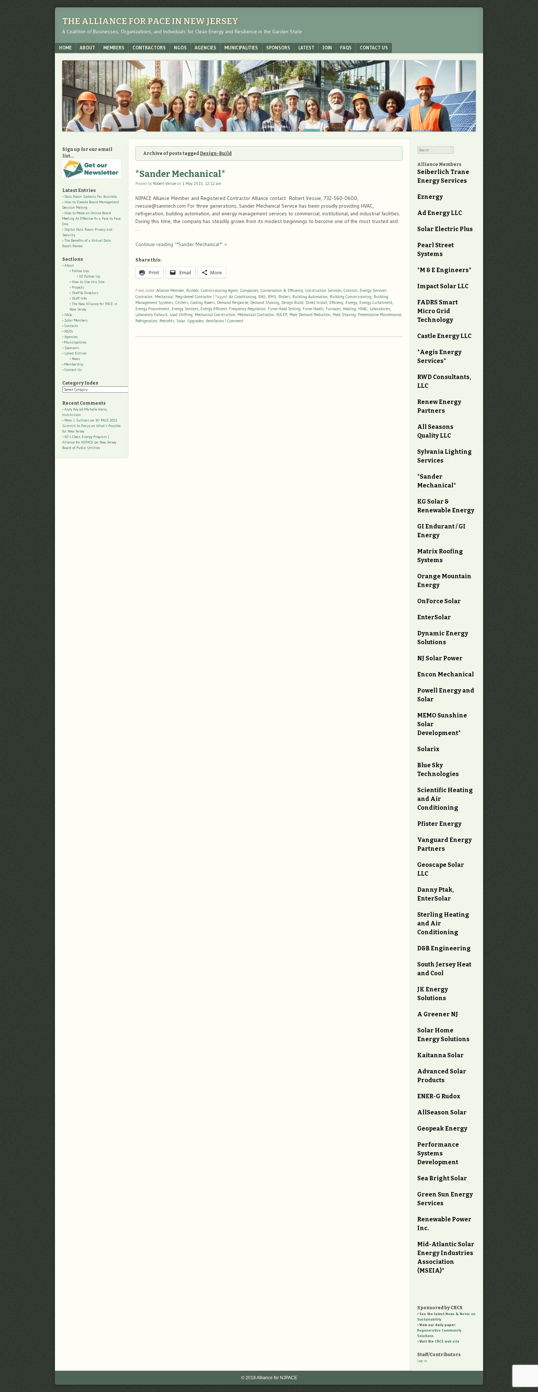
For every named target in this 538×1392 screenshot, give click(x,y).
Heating (349, 308)
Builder (192, 290)
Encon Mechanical (445, 674)
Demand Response (232, 302)
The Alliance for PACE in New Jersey (150, 21)
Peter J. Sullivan (76, 420)
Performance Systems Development (438, 1153)
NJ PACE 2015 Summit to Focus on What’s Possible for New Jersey (91, 426)
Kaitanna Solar (440, 1055)
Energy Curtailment (375, 302)
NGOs (180, 48)
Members (113, 48)
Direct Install (316, 302)
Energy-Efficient (214, 308)
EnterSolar (434, 617)
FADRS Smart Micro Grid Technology (437, 311)
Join (327, 48)
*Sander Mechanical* (180, 174)
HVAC (362, 308)
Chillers (181, 302)
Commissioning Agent (219, 290)
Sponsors (278, 48)
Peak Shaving (344, 314)
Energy (351, 302)
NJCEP (281, 314)
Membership (73, 364)
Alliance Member (170, 290)
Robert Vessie (164, 183)
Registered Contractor (193, 296)
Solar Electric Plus (445, 229)
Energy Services (185, 308)
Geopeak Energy (442, 1128)
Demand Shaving (264, 302)
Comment (235, 320)
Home (65, 48)
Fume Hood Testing (284, 308)
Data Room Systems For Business (90, 196)
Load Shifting (181, 314)
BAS (262, 296)
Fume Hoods (313, 308)
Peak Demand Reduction (309, 314)
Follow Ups (80, 270)
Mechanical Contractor (256, 314)
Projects (78, 287)
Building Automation (310, 296)
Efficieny (336, 302)
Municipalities (241, 48)
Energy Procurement (152, 308)
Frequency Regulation (247, 308)
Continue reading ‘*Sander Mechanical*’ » (181, 244)
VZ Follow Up (89, 276)
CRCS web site (447, 1341)
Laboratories (380, 308)
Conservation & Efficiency (282, 290)
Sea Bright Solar (442, 1178)
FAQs (346, 48)
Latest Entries (75, 353)
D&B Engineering (444, 948)
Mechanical (164, 296)
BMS (272, 296)
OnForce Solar (439, 601)
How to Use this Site (88, 281)
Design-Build (292, 302)
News (76, 358)
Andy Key (71, 409)
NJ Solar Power (440, 658)
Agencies (205, 48)
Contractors (149, 48)
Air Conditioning (242, 296)
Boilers (284, 296)
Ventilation (215, 320)
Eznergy (430, 196)
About (87, 48)
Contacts (71, 325)
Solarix (428, 749)
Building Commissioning (350, 296)
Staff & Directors (85, 292)
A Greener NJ (437, 1014)
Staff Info (79, 298)
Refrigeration (146, 320)
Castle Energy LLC (444, 336)
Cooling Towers (202, 302)
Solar (180, 320)
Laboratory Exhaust (151, 314)
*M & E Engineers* (444, 270)
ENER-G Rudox (438, 1096)
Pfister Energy (439, 823)
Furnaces (333, 308)
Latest (306, 48)
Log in (422, 1360)
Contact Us (374, 48)
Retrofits (167, 320)
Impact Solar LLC (442, 286)
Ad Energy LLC (439, 212)
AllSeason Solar (442, 1112)
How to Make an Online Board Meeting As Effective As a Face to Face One (91, 218)
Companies (249, 290)
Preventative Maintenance (379, 314)
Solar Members (75, 320)
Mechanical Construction (215, 314)
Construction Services (323, 290)
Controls (351, 290)
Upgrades (195, 320)
